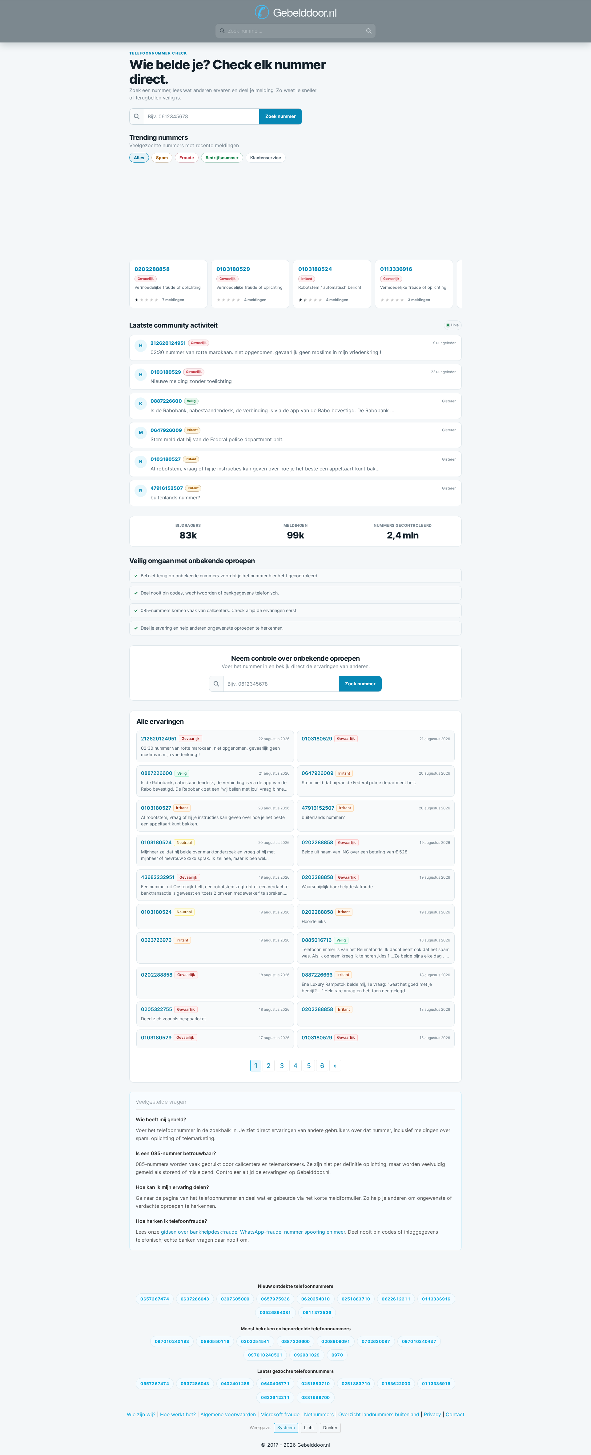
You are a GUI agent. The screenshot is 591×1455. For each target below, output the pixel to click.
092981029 (307, 1354)
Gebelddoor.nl (305, 12)
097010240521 (265, 1354)
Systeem (286, 1427)
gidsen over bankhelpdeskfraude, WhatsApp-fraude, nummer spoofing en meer (253, 1232)
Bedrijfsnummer (222, 157)
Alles (139, 157)
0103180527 (166, 459)
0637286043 (195, 1298)
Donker (330, 1427)
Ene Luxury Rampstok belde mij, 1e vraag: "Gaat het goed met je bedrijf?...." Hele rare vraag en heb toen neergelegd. (367, 987)
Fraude (186, 157)
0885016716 (317, 940)
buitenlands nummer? (323, 817)
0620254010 (315, 1298)
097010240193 (172, 1341)
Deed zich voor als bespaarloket (173, 1018)
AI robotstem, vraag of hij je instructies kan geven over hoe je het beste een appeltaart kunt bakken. (213, 820)
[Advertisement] (295, 210)
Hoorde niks (314, 921)
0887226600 (166, 401)
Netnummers (319, 1414)
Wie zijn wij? (141, 1414)
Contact (455, 1414)
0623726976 (156, 940)
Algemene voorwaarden (228, 1414)
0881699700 (315, 1397)
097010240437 (419, 1341)
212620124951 (168, 343)
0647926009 (166, 430)
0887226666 (317, 975)
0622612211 (396, 1298)
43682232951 (158, 877)
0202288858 (317, 842)
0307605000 (235, 1298)
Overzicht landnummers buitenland (378, 1414)
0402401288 (235, 1383)
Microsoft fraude (280, 1414)
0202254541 (255, 1341)
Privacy (432, 1414)
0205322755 (156, 1009)
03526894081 (275, 1312)
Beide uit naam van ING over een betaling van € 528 (355, 851)
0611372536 (317, 1312)
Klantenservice (265, 157)
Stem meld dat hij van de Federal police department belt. (359, 782)
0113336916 (436, 1298)
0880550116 (215, 1341)
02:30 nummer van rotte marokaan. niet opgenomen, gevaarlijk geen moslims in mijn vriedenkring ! (210, 751)
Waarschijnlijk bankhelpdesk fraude (337, 886)
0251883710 (356, 1298)
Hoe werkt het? (178, 1414)
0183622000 (396, 1383)
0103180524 (156, 842)
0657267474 (154, 1298)
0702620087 (376, 1341)
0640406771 (275, 1383)
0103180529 (166, 372)
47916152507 (167, 488)
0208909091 (335, 1341)
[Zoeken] (369, 31)
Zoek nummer (280, 116)
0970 (337, 1354)
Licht (309, 1427)
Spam (162, 157)
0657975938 (275, 1298)
